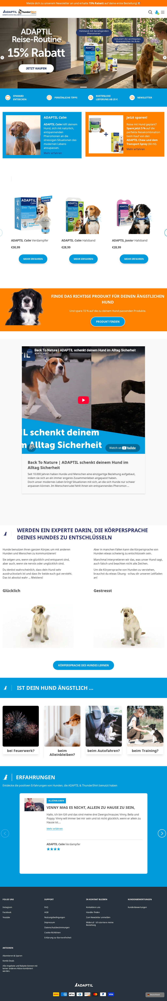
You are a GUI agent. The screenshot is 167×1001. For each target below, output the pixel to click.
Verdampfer (29, 240)
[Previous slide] (4, 57)
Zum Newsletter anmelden (98, 917)
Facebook (7, 912)
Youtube (6, 917)
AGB (46, 912)
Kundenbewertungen (137, 907)
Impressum (49, 922)
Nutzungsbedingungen (54, 917)
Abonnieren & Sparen (12, 955)
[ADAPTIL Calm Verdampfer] (33, 215)
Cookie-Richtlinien (52, 932)
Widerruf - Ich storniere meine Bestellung (100, 923)
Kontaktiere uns (93, 907)
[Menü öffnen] (162, 12)
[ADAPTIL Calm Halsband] (83, 215)
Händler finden (93, 912)
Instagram (7, 907)
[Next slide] (162, 57)
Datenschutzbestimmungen (56, 927)
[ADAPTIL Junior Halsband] (134, 215)
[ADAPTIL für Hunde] (84, 986)
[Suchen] (150, 12)
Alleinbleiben (56, 800)
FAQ (46, 907)
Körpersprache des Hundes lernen (83, 665)
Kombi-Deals (8, 960)
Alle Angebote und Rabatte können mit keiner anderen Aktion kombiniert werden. (20, 968)
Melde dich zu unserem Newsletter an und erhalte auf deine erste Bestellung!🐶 (83, 3)
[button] (21, 97)
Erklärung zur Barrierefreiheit (57, 937)
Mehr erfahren (53, 153)
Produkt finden (108, 321)
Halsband (78, 240)
